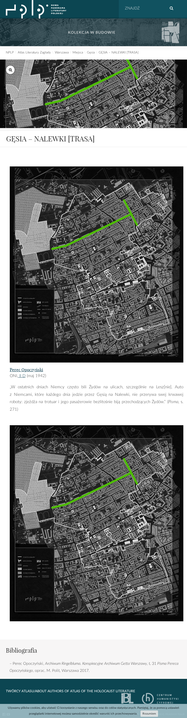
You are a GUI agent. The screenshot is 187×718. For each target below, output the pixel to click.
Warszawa (62, 52)
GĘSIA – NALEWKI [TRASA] (119, 52)
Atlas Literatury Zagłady (34, 52)
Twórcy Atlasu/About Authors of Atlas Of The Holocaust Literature (70, 691)
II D (22, 376)
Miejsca (78, 52)
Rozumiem (149, 713)
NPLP (10, 52)
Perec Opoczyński (26, 369)
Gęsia (91, 52)
